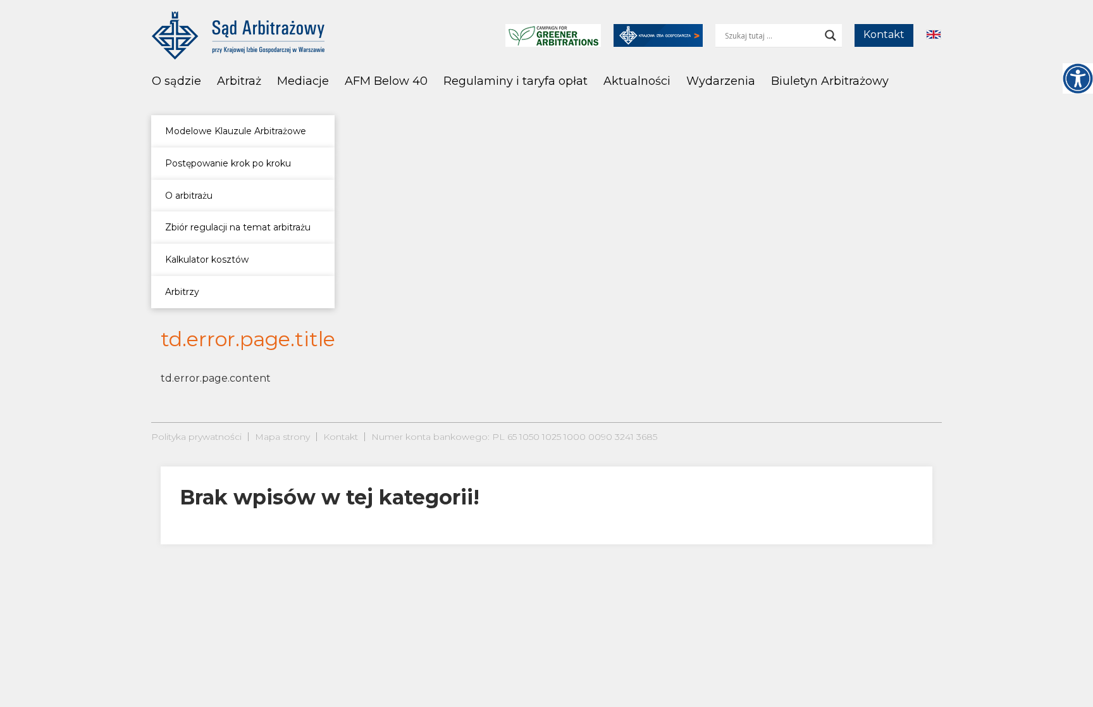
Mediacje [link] (303, 81)
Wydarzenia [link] (720, 81)
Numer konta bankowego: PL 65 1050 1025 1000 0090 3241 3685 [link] (514, 436)
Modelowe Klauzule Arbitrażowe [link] (235, 131)
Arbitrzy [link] (182, 291)
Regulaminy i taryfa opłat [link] (515, 81)
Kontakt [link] (884, 34)
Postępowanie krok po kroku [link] (228, 163)
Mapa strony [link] (282, 436)
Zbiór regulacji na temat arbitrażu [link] (238, 227)
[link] (1078, 78)
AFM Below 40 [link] (386, 81)
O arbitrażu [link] (189, 195)
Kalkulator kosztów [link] (207, 259)
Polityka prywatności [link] (196, 436)
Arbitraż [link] (239, 81)
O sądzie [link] (176, 81)
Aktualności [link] (636, 81)
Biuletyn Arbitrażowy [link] (830, 81)
